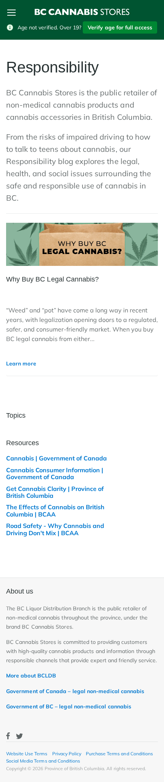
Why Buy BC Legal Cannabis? (52, 279)
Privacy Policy (66, 753)
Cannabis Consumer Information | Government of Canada (54, 473)
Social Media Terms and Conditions (43, 761)
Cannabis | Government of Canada (56, 458)
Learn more (21, 363)
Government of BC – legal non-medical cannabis (68, 706)
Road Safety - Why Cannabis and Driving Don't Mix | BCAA (55, 529)
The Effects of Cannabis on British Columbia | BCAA (55, 510)
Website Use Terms (27, 753)
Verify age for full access (120, 27)
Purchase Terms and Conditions (119, 753)
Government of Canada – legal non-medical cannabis (75, 691)
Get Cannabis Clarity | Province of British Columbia (55, 492)
